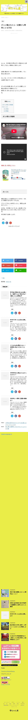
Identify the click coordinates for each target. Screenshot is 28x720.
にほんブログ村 (5, 684)
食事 (14, 703)
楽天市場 (20, 177)
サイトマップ (7, 702)
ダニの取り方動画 (7, 104)
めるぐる (8, 281)
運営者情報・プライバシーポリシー (11, 705)
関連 (6, 111)
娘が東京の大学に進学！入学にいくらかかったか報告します (18, 626)
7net (24, 178)
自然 (10, 703)
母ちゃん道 (14, 711)
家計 (23, 702)
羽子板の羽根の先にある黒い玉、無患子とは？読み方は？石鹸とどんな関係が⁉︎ (18, 294)
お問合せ (22, 705)
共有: (6, 109)
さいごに (5, 106)
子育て (13, 702)
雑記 (4, 278)
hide (9, 101)
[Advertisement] (14, 48)
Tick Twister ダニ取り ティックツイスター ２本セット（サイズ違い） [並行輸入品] (18, 171)
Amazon (14, 177)
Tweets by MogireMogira (8, 671)
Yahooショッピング (17, 178)
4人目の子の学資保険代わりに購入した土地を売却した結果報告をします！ (18, 637)
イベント (18, 702)
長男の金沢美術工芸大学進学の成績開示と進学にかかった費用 (18, 604)
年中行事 (22, 703)
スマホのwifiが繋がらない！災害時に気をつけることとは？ (18, 347)
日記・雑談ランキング (6, 679)
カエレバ (17, 173)
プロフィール (14, 706)
